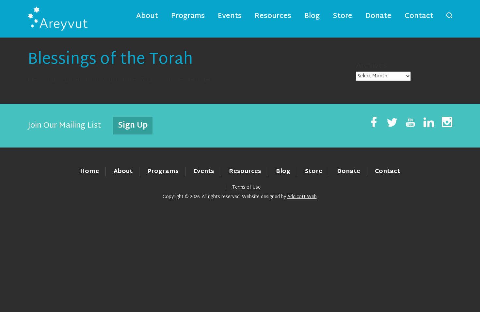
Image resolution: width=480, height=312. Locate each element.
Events (230, 16)
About (147, 16)
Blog (312, 16)
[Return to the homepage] (58, 19)
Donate (378, 16)
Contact (419, 16)
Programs (188, 16)
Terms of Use (246, 187)
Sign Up (133, 125)
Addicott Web (302, 197)
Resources (273, 16)
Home (89, 171)
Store (342, 16)
